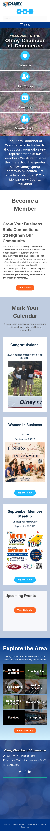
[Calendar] (25, 56)
